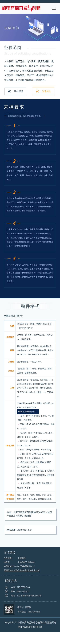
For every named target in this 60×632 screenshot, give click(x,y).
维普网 (7, 562)
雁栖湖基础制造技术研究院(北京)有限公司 (21, 570)
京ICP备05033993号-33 (30, 626)
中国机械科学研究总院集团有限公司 (19, 566)
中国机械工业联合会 (26, 562)
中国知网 (21, 558)
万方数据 (8, 558)
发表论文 (46, 91)
